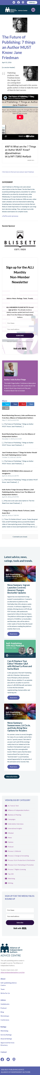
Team (3, 989)
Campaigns (11, 819)
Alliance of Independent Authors (18, 810)
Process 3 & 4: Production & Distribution (21, 860)
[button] (6, 404)
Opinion (10, 842)
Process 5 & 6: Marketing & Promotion (21, 865)
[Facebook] (18, 2)
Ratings (3, 1027)
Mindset (11, 833)
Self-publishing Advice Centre (9, 984)
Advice (3, 1000)
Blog (2, 1012)
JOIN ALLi (32, 2)
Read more (13, 634)
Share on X (30, 160)
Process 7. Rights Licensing (17, 869)
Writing (10, 883)
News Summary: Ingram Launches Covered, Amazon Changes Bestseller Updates (18, 589)
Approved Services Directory (7, 1044)
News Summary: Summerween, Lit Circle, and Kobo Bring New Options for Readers (18, 726)
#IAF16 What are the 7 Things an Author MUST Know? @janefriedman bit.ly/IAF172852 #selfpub (20, 151)
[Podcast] (23, 2)
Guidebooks (5, 1004)
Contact (4, 1052)
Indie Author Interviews (15, 824)
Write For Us (5, 993)
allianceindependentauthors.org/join (13, 972)
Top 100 (10, 874)
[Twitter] (14, 2)
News (10, 837)
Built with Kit (20, 348)
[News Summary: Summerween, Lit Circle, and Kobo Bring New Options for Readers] (20, 718)
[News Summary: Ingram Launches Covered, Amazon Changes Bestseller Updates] (20, 580)
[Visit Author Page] (20, 369)
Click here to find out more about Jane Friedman (18, 172)
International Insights (15, 828)
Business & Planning (14, 815)
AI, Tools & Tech (13, 806)
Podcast (10, 847)
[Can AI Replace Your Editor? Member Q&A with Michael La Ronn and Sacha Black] (20, 657)
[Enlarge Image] (20, 25)
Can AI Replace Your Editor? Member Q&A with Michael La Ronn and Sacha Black (19, 665)
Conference (5, 1020)
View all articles (11, 776)
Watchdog (11, 878)
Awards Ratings (6, 1039)
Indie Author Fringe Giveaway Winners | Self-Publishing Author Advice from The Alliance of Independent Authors (18, 492)
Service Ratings (6, 1035)
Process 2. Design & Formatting (18, 856)
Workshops (5, 1016)
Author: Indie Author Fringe (15, 379)
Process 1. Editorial (14, 851)
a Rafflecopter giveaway (10, 216)
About (3, 979)
